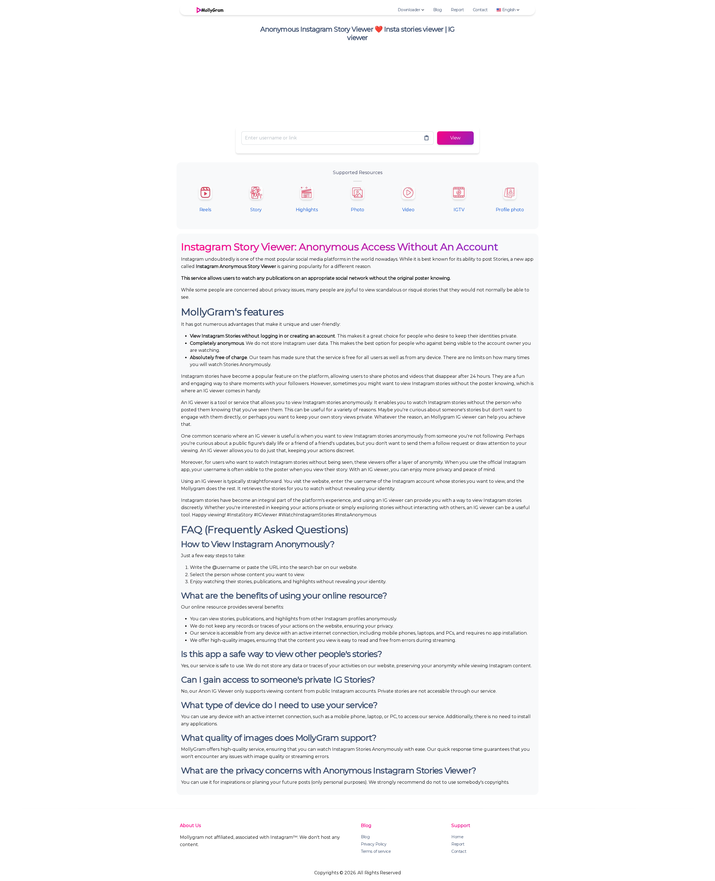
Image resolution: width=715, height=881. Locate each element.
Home (457, 836)
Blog (437, 9)
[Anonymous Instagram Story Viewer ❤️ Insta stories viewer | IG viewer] (209, 10)
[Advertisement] (357, 83)
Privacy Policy (373, 844)
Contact (480, 9)
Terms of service (376, 851)
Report (457, 9)
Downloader (409, 9)
